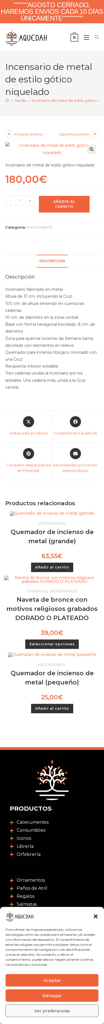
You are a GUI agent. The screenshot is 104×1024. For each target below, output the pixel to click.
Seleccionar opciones (52, 644)
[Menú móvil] (85, 37)
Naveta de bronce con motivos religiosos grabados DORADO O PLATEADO (52, 609)
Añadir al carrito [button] (52, 567)
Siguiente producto (74, 134)
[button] (95, 916)
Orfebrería (37, 590)
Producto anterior (28, 134)
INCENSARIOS (39, 227)
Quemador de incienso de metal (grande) (52, 536)
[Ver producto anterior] (9, 134)
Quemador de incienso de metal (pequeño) (52, 677)
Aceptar (52, 980)
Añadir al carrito (64, 204)
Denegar (52, 995)
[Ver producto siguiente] (95, 134)
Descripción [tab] (52, 261)
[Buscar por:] (95, 37)
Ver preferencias (52, 1010)
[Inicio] (7, 100)
